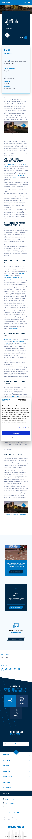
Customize (15, 438)
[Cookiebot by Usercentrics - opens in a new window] (19, 400)
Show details (23, 428)
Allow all (16, 433)
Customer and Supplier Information (15, 819)
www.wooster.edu (15, 328)
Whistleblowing (24, 817)
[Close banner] (29, 400)
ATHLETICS (5, 658)
